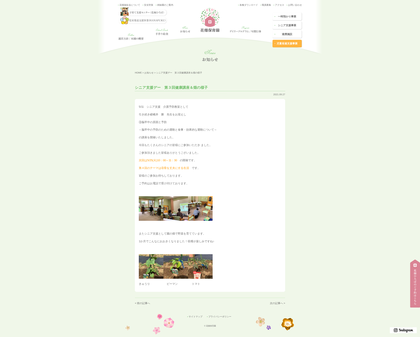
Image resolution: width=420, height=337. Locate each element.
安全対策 (148, 5)
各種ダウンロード (249, 5)
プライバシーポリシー (219, 316)
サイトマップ (195, 316)
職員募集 (266, 5)
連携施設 (287, 34)
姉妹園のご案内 (165, 5)
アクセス (279, 5)
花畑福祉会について (129, 5)
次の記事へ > (277, 303)
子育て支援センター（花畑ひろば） (414, 307)
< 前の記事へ (142, 303)
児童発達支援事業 (287, 43)
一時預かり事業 (287, 16)
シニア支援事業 (287, 25)
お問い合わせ (295, 5)
